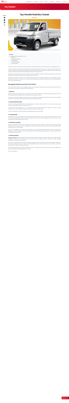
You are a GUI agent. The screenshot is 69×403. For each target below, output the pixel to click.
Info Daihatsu (58, 1)
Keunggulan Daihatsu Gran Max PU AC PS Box (18, 56)
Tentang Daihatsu (28, 1)
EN (63, 1)
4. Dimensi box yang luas (15, 61)
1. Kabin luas (13, 57)
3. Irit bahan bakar (14, 60)
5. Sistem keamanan (14, 63)
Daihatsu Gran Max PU (12, 137)
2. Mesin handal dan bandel (15, 59)
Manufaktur (36, 1)
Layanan (46, 1)
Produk (40, 1)
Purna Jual (51, 1)
